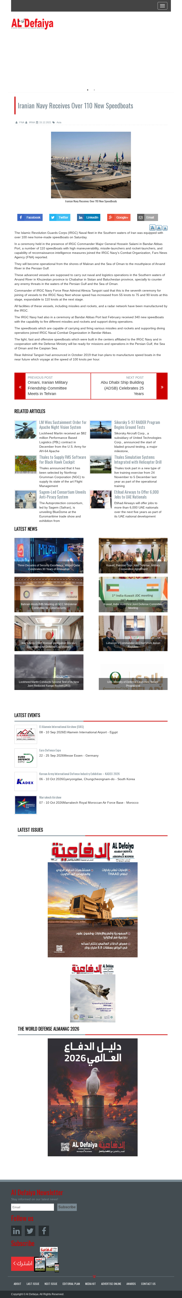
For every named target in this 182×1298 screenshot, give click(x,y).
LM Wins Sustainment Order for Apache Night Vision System (63, 424)
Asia (58, 122)
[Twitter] (30, 1231)
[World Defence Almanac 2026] (93, 1097)
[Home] (32, 24)
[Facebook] (44, 1231)
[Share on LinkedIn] (88, 216)
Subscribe (35, 1259)
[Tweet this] (59, 216)
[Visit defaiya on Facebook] (30, 216)
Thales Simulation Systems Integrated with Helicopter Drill (138, 459)
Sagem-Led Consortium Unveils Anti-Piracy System (62, 494)
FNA (21, 122)
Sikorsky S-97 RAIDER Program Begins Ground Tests (137, 424)
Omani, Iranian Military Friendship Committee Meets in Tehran (48, 388)
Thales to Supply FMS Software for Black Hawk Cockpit (62, 459)
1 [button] (87, 90)
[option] (51, 56)
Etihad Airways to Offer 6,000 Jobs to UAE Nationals (136, 494)
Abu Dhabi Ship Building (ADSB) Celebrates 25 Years (122, 388)
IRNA (31, 122)
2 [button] (94, 90)
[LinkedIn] (16, 1231)
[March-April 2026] (93, 900)
